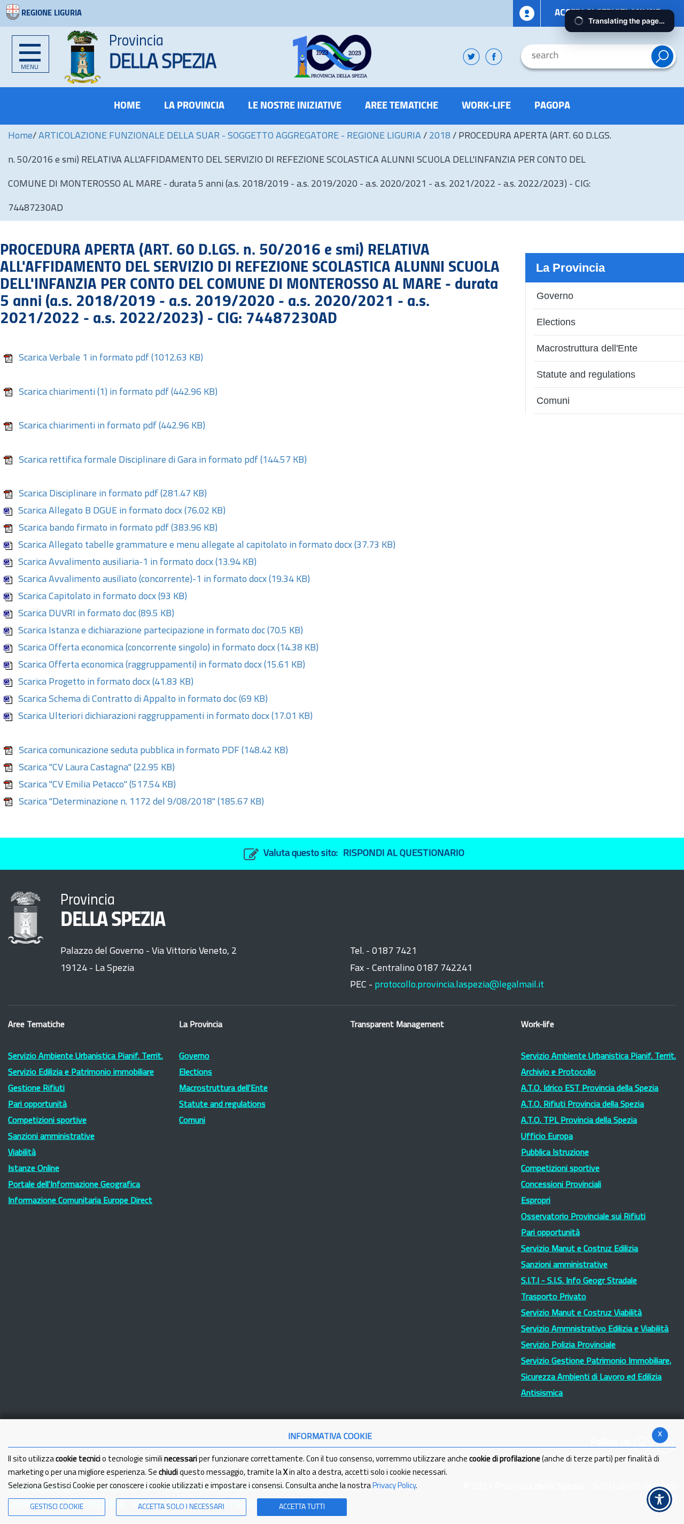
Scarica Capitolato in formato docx (102, 597)
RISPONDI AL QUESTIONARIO (403, 854)
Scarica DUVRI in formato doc (96, 614)
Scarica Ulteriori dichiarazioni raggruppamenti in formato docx (165, 717)
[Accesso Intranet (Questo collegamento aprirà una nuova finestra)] (527, 13)
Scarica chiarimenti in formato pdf (112, 426)
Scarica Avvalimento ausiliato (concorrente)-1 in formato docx (164, 580)
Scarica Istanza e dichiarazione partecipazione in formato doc (160, 631)
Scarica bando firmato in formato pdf (118, 528)
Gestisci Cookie (56, 1507)
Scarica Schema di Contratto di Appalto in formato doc (143, 699)
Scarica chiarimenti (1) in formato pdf (118, 392)
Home (20, 136)
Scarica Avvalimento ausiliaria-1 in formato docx (137, 563)
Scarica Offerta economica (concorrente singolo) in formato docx (168, 648)
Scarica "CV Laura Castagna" (97, 768)
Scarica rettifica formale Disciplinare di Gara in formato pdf (163, 460)
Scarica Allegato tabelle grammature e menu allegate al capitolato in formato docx (206, 545)
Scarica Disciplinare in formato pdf (113, 494)
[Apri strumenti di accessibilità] (659, 1499)
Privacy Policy (394, 1486)
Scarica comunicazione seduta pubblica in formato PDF (153, 751)
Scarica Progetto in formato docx (105, 682)
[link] (332, 56)
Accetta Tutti (302, 1507)
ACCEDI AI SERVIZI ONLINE (607, 13)
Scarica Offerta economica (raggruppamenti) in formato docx (161, 665)
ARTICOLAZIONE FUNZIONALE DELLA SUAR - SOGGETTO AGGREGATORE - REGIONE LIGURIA (230, 136)
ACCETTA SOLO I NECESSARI (181, 1507)
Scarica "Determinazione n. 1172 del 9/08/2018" (141, 802)
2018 (439, 136)
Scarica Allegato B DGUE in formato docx (122, 511)
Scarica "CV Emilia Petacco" (97, 785)
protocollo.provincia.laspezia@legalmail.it (459, 985)
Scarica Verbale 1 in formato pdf (111, 358)
